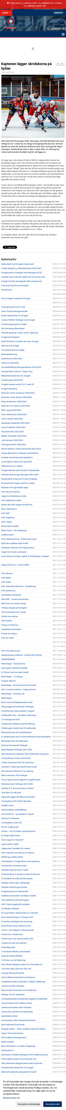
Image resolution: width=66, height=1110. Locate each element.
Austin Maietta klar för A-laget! (14, 315)
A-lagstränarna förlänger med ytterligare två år (21, 272)
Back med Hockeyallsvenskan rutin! (17, 702)
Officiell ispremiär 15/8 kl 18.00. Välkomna (19, 333)
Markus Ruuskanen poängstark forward (18, 1072)
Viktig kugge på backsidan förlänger (17, 706)
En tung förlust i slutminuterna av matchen (19, 913)
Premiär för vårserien (10, 818)
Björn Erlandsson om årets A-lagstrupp (18, 1046)
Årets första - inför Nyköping (14, 530)
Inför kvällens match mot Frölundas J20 (18, 1059)
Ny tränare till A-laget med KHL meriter (18, 483)
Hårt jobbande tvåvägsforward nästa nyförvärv (21, 1063)
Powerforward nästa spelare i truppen (18, 711)
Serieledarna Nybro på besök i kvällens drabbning (23, 981)
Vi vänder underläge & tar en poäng (16, 921)
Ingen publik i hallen (10, 844)
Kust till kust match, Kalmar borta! (16, 926)
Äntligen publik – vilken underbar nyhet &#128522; (23, 1029)
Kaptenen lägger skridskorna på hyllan (18, 797)
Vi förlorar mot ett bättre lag (13, 960)
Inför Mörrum (7, 573)
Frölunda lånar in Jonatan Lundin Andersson (20, 874)
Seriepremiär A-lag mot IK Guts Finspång (19, 479)
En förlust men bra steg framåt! (15, 672)
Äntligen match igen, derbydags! (15, 883)
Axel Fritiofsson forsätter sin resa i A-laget (20, 341)
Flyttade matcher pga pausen (14, 887)
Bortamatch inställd (9, 526)
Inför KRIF (5, 513)
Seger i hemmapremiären (12, 1033)
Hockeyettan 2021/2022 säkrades (16, 801)
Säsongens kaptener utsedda (14, 668)
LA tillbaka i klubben (10, 908)
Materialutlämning (9, 354)
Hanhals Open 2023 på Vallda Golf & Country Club (23, 277)
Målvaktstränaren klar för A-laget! (16, 376)
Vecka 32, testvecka (10, 363)
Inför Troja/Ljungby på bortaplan (15, 904)
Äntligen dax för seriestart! (13, 994)
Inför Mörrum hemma (10, 492)
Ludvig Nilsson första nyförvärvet (16, 758)
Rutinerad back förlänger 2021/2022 (17, 784)
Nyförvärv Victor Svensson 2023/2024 (17, 393)
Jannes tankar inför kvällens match (16, 1003)
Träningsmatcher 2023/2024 (13, 444)
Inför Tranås (6, 522)
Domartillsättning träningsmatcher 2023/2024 (21, 367)
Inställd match (7, 535)
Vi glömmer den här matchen (14, 943)
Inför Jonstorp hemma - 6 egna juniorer (18, 689)
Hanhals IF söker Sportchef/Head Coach (19, 767)
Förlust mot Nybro (9, 633)
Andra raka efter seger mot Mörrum (16, 505)
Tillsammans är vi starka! (12, 466)
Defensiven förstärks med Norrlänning (18, 724)
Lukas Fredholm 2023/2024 (13, 427)
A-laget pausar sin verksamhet (14, 891)
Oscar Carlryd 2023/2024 (12, 419)
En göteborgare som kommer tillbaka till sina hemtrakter (26, 737)
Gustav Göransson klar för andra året (17, 762)
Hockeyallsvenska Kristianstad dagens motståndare (24, 999)
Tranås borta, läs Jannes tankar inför (17, 939)
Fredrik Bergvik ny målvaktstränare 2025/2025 (21, 268)
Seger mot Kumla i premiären (14, 552)
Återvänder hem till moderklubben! (16, 732)
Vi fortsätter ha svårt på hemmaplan (17, 878)
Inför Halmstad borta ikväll (13, 1024)
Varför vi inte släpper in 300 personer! (17, 930)
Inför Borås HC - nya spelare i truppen (17, 814)
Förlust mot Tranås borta (12, 934)
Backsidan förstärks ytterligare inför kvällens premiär (24, 1055)
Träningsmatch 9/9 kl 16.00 (13, 307)
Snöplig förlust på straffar (12, 973)
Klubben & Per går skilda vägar (14, 487)
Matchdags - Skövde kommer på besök (18, 685)
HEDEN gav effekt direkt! (12, 857)
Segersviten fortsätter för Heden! (15, 848)
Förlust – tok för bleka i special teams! (18, 831)
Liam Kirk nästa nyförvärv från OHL (16, 969)
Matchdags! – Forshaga (12, 676)
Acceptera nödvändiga (29, 1104)
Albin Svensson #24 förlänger (14, 775)
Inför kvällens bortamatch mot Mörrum (18, 977)
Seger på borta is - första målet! (15, 565)
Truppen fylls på (8, 681)
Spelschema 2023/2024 (11, 358)
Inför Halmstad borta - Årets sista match (19, 539)
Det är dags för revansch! (12, 840)
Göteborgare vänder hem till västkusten (18, 728)
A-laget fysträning (9, 388)
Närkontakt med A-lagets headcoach (17, 264)
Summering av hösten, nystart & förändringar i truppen (25, 556)
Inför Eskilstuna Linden (11, 500)
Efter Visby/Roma (9, 509)
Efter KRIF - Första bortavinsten (15, 599)
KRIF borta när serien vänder (13, 603)
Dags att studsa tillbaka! (12, 956)
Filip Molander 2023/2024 (12, 431)
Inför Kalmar (6, 621)
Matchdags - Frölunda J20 (12, 694)
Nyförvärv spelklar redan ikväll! (14, 543)
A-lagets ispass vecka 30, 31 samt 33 (17, 384)
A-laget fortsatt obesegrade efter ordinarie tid (21, 281)
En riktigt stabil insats (10, 835)
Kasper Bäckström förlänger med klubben (19, 453)
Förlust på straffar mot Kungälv (15, 285)
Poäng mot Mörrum (9, 625)
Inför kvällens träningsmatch (13, 1037)
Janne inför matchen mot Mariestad (17, 1012)
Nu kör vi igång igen (10, 827)
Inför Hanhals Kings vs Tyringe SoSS (17, 917)
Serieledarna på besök (11, 595)
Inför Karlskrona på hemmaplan (15, 900)
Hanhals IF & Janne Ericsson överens (17, 788)
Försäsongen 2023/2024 (12, 380)
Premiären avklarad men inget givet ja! (17, 547)
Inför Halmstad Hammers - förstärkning (18, 586)
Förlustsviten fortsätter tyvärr (14, 865)
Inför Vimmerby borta (10, 651)
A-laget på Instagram (10, 337)
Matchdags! (6, 698)
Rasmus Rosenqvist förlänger (14, 745)
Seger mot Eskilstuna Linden (13, 496)
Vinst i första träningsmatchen (14, 311)
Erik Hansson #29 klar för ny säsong (17, 771)
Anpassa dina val (11, 1098)
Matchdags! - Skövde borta (13, 664)
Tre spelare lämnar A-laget (12, 350)
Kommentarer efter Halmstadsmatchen (18, 1020)
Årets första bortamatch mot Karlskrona (19, 990)
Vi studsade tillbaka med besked (15, 951)
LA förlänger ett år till (10, 719)
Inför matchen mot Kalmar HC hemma (17, 853)
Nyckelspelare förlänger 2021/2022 (16, 749)
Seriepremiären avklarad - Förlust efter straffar (21, 655)
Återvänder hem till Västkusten (14, 741)
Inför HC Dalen (7, 638)
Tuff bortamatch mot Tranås (13, 612)
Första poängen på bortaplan (14, 608)
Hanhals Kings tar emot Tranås (14, 870)
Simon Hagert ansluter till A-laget (15, 298)
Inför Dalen (6, 582)
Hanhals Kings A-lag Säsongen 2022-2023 (19, 474)
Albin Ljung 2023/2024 (11, 410)
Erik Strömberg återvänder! (13, 328)
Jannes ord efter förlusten (12, 986)
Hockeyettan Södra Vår (11, 822)
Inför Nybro (6, 578)
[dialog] (33, 1092)
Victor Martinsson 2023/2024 (14, 414)
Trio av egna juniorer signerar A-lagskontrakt (20, 780)
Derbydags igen (8, 947)
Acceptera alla (53, 1104)
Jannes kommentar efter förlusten (16, 1007)
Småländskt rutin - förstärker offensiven (18, 715)
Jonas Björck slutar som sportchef (16, 462)
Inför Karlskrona (8, 590)
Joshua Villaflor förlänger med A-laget (18, 320)
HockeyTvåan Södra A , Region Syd (16, 371)
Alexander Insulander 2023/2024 (15, 423)
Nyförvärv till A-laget (10, 346)
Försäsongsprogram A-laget (14, 324)
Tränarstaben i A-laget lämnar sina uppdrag (20, 861)
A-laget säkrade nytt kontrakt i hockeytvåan (20, 470)
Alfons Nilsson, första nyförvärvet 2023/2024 (21, 449)
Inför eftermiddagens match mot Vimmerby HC (22, 964)
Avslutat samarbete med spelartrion (17, 457)
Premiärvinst (6, 290)
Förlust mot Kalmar (9, 616)
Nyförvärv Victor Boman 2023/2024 (16, 397)
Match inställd (7, 1042)
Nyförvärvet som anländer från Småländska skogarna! (25, 754)
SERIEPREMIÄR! (8, 659)
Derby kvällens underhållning (14, 810)
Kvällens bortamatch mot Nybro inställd (18, 896)
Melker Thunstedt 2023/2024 (13, 436)
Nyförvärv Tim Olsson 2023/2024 (15, 406)
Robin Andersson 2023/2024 (14, 401)
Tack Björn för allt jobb (11, 792)
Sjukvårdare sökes (9, 1016)
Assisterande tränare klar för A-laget (17, 1067)
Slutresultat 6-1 (7, 1050)
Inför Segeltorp (8, 517)
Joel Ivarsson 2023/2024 (12, 440)
